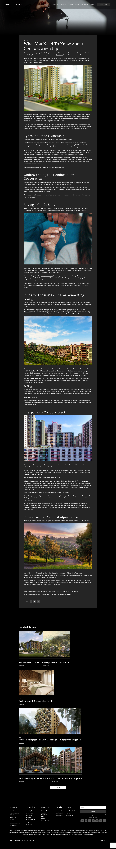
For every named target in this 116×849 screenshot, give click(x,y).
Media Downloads (70, 810)
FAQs (42, 816)
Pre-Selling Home (30, 810)
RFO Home (28, 817)
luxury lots (62, 582)
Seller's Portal (59, 813)
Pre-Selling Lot (29, 813)
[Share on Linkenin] (38, 601)
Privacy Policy (102, 840)
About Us (55, 4)
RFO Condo (29, 815)
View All (58, 787)
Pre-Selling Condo (30, 819)
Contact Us (84, 4)
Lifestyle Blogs (13, 825)
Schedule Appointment (44, 813)
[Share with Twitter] (34, 601)
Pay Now (92, 4)
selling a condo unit (47, 276)
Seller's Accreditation (46, 821)
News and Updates (15, 823)
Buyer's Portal (59, 810)
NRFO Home (29, 824)
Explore (77, 4)
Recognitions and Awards (14, 813)
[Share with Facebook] (31, 601)
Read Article (21, 665)
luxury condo (72, 582)
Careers (43, 818)
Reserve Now (103, 4)
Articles (70, 4)
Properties (63, 4)
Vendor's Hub (59, 815)
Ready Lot (28, 822)
